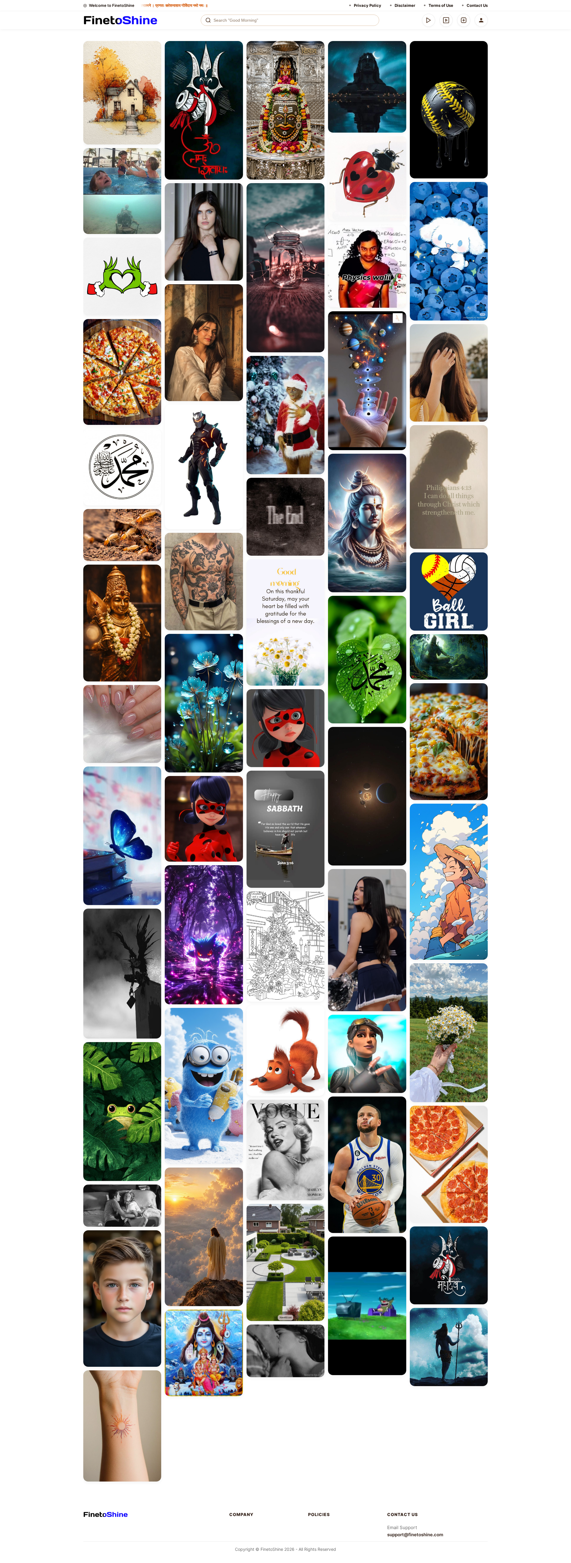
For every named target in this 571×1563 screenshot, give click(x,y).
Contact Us (477, 5)
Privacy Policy (367, 5)
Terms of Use (441, 5)
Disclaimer (405, 5)
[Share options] (154, 47)
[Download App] (428, 20)
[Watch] (446, 20)
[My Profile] (481, 20)
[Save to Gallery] (154, 58)
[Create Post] (463, 20)
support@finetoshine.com (415, 1534)
